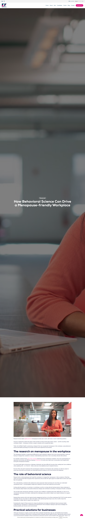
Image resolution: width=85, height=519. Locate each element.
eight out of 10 (28, 438)
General (42, 198)
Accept (60, 517)
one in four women (32, 458)
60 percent (38, 460)
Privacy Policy (65, 517)
